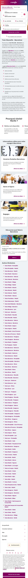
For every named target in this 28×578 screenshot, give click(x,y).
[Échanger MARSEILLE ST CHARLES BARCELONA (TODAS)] (24, 14)
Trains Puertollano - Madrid (11, 298)
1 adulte (7, 25)
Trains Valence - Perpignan (11, 402)
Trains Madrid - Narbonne (11, 353)
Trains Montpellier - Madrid (11, 268)
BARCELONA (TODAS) (10, 16)
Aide (3, 532)
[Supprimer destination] (21, 16)
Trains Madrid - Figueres (11, 462)
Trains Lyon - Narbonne (10, 380)
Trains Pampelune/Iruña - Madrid (13, 484)
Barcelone (11, 50)
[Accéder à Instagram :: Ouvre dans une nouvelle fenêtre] (10, 553)
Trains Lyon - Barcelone (10, 312)
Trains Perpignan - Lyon (10, 394)
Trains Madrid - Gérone (10, 460)
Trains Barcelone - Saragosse (12, 446)
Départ (6, 11)
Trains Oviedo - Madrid (10, 473)
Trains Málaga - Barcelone (11, 306)
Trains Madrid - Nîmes (10, 369)
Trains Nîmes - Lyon (9, 388)
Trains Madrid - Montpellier (11, 265)
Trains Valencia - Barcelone (11, 279)
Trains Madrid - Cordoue (11, 482)
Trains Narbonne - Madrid (11, 355)
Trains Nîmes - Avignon (10, 430)
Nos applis (4, 536)
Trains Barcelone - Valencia (11, 276)
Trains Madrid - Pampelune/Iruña (13, 443)
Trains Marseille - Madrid (11, 317)
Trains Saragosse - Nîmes (11, 421)
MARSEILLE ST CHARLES (11, 12)
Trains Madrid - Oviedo (10, 471)
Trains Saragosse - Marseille (12, 410)
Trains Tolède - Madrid (10, 512)
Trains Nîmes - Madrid (10, 372)
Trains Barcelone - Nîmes (11, 364)
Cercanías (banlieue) (7, 528)
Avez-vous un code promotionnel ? (11, 29)
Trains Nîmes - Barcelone (11, 366)
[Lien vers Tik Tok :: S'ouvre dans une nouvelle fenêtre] (21, 553)
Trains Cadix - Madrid (10, 487)
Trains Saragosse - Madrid (11, 490)
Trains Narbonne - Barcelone (12, 350)
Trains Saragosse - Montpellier (12, 416)
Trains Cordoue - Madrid (11, 454)
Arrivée (6, 15)
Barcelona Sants (11, 66)
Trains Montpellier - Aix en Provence (13, 424)
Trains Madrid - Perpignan (11, 342)
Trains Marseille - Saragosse (12, 408)
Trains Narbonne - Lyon (10, 383)
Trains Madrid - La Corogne (11, 465)
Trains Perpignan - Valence (11, 405)
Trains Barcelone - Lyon (10, 309)
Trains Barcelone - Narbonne (12, 347)
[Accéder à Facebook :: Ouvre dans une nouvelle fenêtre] (7, 553)
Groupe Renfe (5, 525)
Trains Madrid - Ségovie (10, 495)
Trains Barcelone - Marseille (11, 375)
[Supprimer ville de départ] (21, 12)
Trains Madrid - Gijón (10, 476)
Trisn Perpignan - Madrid (11, 345)
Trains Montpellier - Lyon (11, 435)
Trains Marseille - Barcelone (11, 377)
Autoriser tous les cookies (14, 574)
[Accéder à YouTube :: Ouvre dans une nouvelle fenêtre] (15, 553)
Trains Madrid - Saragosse (11, 451)
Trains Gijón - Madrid (10, 479)
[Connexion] (25, 2)
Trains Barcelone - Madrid (11, 271)
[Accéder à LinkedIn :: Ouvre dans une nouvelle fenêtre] (18, 553)
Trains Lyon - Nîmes (9, 386)
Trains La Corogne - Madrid (11, 468)
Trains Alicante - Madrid (10, 290)
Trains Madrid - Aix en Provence (12, 331)
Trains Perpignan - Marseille (11, 397)
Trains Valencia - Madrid (11, 293)
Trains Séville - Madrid (10, 457)
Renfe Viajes (17, 7)
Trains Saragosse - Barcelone (12, 492)
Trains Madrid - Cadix (10, 441)
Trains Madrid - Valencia (11, 295)
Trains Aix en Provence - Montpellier (13, 427)
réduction (13, 60)
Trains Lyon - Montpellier (11, 438)
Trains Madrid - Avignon (10, 325)
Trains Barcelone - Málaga (11, 515)
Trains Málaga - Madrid (10, 284)
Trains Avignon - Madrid (10, 328)
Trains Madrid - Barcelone (11, 273)
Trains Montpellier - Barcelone (12, 361)
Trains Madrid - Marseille (11, 314)
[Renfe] (13, 2)
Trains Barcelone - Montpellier (12, 358)
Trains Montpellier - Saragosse (12, 413)
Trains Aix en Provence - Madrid (12, 334)
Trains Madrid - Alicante (10, 287)
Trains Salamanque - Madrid (12, 301)
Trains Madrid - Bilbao (10, 498)
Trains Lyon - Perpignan (10, 391)
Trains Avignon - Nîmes (10, 432)
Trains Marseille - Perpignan (11, 400)
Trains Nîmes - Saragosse (11, 419)
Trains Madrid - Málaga (10, 282)
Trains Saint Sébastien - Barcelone (13, 304)
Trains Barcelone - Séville (11, 517)
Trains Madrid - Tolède (10, 509)
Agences (4, 539)
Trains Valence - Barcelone (11, 323)
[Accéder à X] (12, 553)
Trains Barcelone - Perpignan (12, 336)
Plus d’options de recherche (15, 36)
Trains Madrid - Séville (10, 449)
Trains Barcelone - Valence (11, 320)
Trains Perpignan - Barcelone (12, 339)
